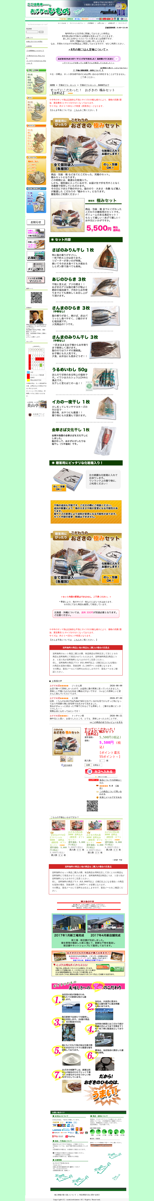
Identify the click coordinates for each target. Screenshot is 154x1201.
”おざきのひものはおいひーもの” (37, 24)
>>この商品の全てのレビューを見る (106, 722)
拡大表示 (68, 765)
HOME (52, 85)
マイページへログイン (76, 23)
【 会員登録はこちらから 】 (35, 50)
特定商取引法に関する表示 (89, 1195)
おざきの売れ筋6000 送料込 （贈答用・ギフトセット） (113, 836)
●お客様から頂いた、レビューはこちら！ (114, 68)
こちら (77, 110)
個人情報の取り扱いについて (65, 1195)
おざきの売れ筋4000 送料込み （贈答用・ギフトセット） (95, 839)
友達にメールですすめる (110, 797)
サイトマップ (122, 23)
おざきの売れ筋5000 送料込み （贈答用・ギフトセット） (76, 836)
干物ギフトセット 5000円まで (94, 85)
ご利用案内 (90, 23)
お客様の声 (111, 23)
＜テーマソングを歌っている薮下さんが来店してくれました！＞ (88, 63)
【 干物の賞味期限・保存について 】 (88, 70)
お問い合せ (101, 23)
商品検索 (29, 29)
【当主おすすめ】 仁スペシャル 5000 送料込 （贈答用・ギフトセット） (59, 840)
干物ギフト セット (67, 85)
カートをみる (62, 23)
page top (118, 860)
